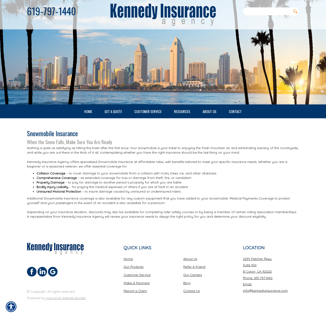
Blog (186, 283)
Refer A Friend (194, 267)
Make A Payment (137, 283)
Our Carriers (192, 275)
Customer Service (137, 275)
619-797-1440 (51, 11)
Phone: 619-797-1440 (258, 278)
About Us (190, 259)
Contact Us (191, 291)
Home (128, 259)
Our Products (133, 267)
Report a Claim (135, 291)
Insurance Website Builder (66, 298)
